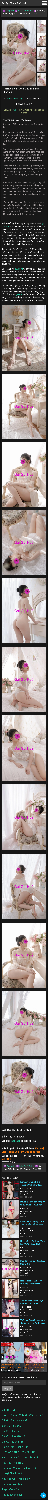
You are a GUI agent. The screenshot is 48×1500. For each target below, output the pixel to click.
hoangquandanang (14, 98)
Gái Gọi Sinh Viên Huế (14, 1420)
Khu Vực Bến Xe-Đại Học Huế (19, 1468)
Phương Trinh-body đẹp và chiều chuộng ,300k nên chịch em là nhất (32, 1203)
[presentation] (2, 1357)
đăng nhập (15, 1141)
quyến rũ (19, 269)
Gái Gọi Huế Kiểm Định (15, 1436)
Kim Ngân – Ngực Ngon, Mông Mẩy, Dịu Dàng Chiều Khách (35, 1366)
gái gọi (19, 294)
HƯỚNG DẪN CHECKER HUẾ (19, 1452)
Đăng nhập (7, 1159)
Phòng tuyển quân (12, 1494)
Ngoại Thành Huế (12, 1473)
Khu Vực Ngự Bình (12, 1484)
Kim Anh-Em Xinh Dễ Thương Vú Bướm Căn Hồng (30, 1183)
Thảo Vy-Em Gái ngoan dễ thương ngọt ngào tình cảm (33, 1321)
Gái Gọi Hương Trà (13, 1441)
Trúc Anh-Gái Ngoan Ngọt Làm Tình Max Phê (32, 1302)
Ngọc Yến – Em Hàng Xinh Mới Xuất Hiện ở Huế (32, 1242)
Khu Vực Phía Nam (13, 1462)
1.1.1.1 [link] (15, 110)
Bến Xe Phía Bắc (25, 10)
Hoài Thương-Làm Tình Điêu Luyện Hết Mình (31, 1282)
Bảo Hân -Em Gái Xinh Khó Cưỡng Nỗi (32, 1262)
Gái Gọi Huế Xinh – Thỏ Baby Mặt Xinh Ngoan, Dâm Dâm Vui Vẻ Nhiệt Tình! (11, 1366)
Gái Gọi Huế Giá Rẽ (13, 1431)
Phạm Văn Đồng (11, 1489)
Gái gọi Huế (9, 1409)
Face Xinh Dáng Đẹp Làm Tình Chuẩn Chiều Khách (32, 1223)
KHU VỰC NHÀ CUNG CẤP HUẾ (20, 1457)
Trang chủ (9, 10)
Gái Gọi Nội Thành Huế (15, 1446)
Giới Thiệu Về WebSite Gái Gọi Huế (22, 1415)
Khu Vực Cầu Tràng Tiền (16, 1478)
